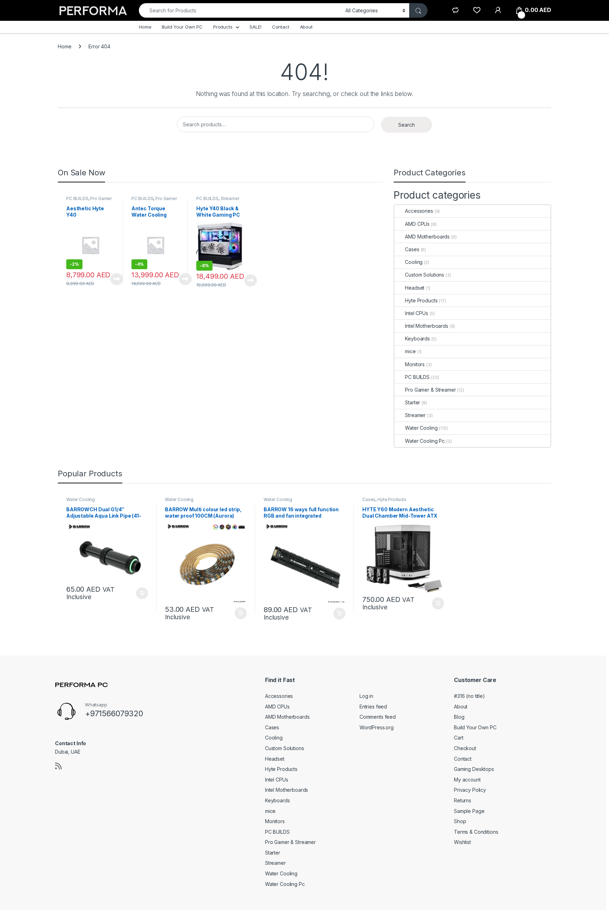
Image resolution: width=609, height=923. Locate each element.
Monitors (415, 364)
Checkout (465, 748)
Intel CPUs (416, 313)
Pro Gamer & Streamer (430, 390)
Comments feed (377, 717)
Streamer (230, 198)
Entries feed (373, 707)
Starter (412, 402)
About (306, 27)
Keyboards (417, 339)
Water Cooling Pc (425, 441)
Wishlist (462, 842)
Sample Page (469, 811)
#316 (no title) (469, 696)
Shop (460, 821)
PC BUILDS (77, 198)
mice (410, 351)
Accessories (419, 211)
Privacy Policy (470, 790)
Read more (116, 279)
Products (223, 27)
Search (406, 125)
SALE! (255, 27)
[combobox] (240, 10)
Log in (366, 696)
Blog (459, 717)
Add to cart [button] (142, 593)
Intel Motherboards (426, 326)
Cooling (414, 262)
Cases (412, 249)
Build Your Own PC (182, 27)
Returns (462, 800)
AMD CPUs (417, 224)
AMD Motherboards (427, 237)
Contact (280, 27)
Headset (414, 288)
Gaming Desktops (474, 769)
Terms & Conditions (476, 832)
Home (145, 27)
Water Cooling (421, 428)
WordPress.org (376, 727)
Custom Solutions (424, 275)
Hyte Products (421, 300)
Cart (458, 738)
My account (467, 780)
